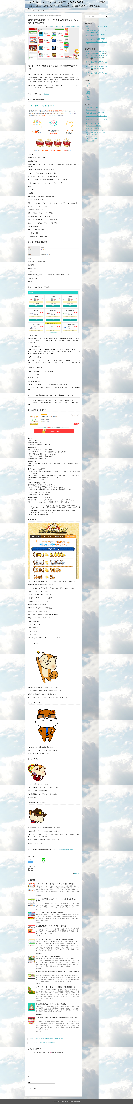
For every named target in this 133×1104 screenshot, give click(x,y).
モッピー (46, 94)
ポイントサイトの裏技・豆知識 (94, 130)
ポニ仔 (102, 53)
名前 (30, 1071)
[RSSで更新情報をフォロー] (103, 2)
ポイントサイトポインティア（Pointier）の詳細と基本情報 (54, 939)
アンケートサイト (91, 110)
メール (30, 1077)
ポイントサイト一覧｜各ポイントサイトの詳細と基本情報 (63, 26)
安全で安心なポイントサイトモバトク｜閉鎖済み (51, 1004)
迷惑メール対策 (90, 141)
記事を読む (38, 895)
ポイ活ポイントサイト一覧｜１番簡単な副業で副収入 (56, 2)
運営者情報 (41, 11)
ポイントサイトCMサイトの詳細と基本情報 (49, 912)
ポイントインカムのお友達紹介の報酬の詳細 (42, 1042)
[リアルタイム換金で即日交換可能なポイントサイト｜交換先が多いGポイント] (31, 975)
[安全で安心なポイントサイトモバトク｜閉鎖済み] (31, 1007)
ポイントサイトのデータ (92, 123)
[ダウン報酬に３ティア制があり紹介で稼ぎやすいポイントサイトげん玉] (31, 1020)
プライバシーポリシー (31, 11)
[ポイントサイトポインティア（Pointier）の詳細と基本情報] (31, 942)
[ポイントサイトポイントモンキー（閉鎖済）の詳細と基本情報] (31, 990)
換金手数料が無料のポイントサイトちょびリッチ (51, 926)
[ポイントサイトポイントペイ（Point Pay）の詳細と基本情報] (31, 887)
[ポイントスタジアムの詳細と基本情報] (31, 959)
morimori (76, 873)
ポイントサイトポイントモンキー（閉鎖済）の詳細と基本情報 (55, 987)
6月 (88, 85)
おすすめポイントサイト (92, 107)
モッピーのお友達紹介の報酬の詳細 (63, 849)
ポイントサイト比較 (91, 136)
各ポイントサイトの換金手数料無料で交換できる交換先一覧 (46, 1038)
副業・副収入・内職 (91, 138)
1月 (88, 87)
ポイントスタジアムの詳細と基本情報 (48, 956)
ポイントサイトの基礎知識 (93, 126)
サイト (29, 1082)
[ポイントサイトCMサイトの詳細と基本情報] (31, 916)
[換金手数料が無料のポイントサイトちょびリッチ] (31, 929)
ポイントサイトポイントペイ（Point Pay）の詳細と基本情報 (55, 884)
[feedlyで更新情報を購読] (101, 2)
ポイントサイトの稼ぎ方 (92, 128)
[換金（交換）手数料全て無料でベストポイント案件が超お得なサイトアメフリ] (31, 902)
